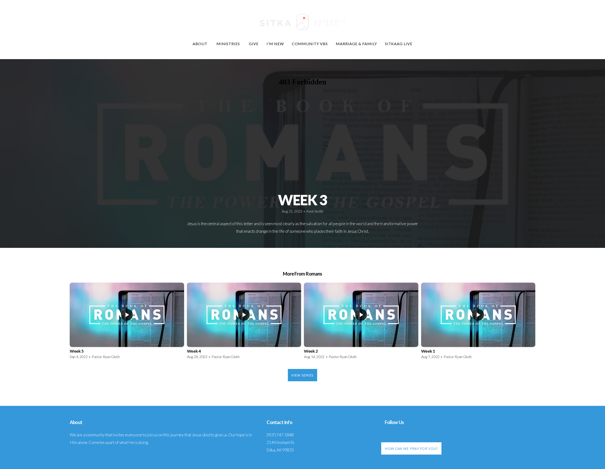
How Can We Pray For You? (411, 448)
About (200, 43)
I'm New (275, 43)
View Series (302, 375)
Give (254, 43)
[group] (127, 322)
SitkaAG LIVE (399, 43)
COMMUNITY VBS (310, 43)
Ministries (228, 43)
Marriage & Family (356, 43)
